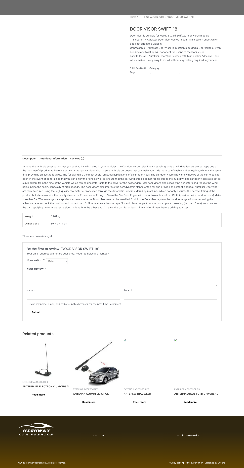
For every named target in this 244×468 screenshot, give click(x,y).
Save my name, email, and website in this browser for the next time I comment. (76, 304)
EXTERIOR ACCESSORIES (152, 17)
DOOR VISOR (143, 72)
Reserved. (61, 462)
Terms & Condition (193, 462)
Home (133, 17)
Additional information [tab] (53, 158)
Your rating (36, 260)
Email (128, 290)
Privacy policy (176, 462)
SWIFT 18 (185, 72)
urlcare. (221, 462)
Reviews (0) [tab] (77, 158)
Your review (36, 268)
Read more (38, 394)
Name (31, 290)
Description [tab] (29, 158)
